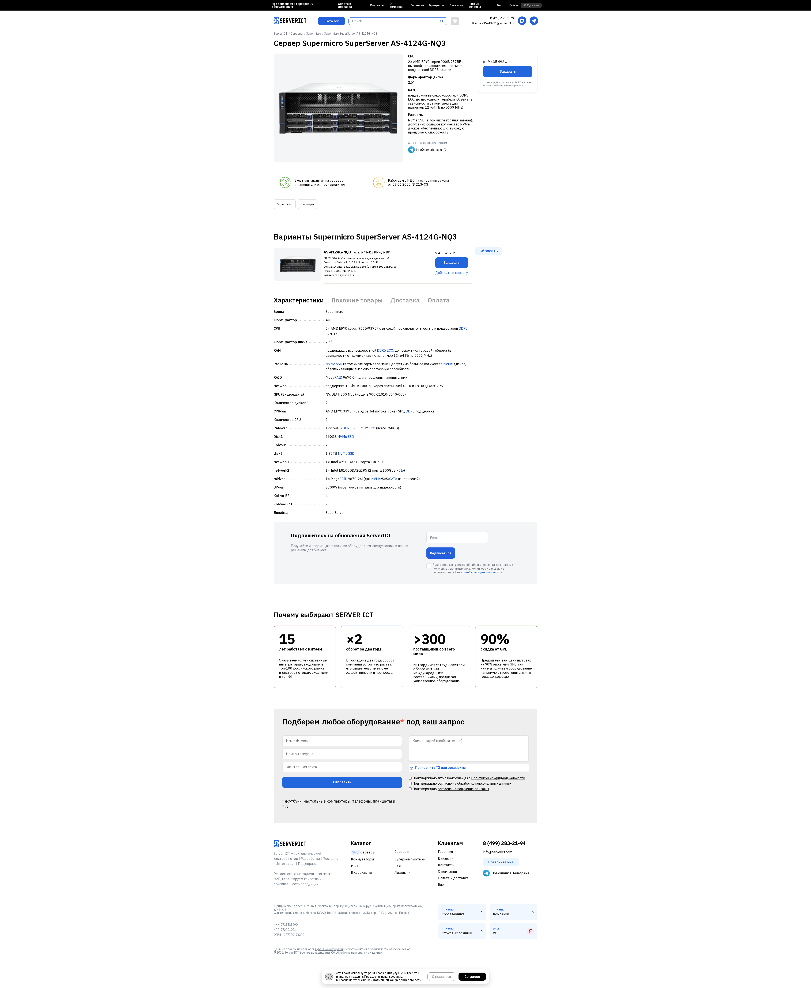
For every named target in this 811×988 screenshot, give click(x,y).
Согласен (472, 976)
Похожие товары (357, 300)
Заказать (508, 71)
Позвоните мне (501, 862)
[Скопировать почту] (473, 23)
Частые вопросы (474, 5)
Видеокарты (361, 872)
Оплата (438, 300)
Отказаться (441, 976)
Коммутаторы (362, 859)
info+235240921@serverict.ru (494, 23)
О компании (396, 5)
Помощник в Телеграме (510, 873)
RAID (338, 377)
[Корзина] (455, 21)
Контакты (377, 5)
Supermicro (284, 204)
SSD (339, 364)
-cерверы (363, 852)
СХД (398, 866)
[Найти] (443, 21)
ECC (390, 350)
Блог (500, 5)
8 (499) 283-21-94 (502, 18)
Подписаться (440, 553)
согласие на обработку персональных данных (474, 783)
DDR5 (463, 328)
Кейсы (513, 5)
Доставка (405, 300)
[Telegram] (534, 21)
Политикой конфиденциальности (478, 572)
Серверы (307, 204)
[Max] (522, 21)
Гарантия (417, 5)
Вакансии (456, 5)
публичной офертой (329, 949)
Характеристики (299, 300)
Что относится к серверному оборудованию (292, 5)
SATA (393, 479)
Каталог (332, 21)
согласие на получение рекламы (463, 789)
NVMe (330, 364)
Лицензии (402, 872)
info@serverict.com (497, 852)
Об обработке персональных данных (356, 952)
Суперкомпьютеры (410, 859)
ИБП (354, 866)
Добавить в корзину (451, 273)
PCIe (400, 470)
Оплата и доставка (345, 5)
